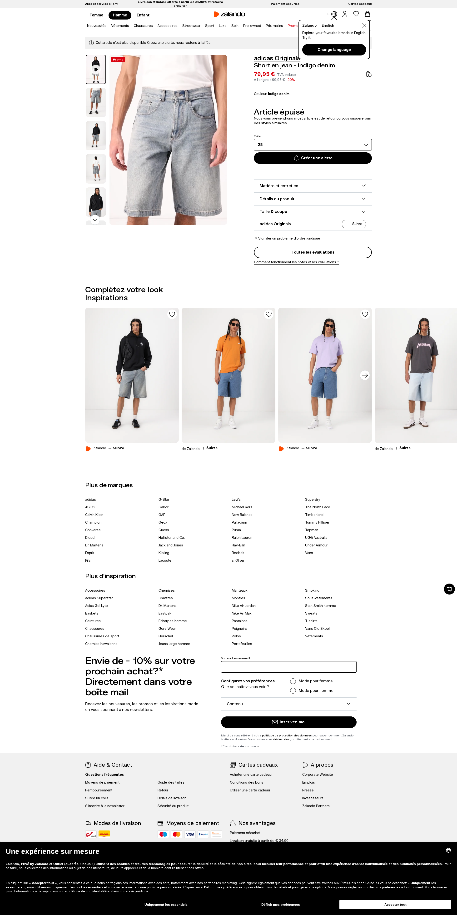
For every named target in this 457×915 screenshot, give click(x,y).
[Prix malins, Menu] (284, 26)
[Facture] (216, 834)
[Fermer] (364, 25)
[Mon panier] (367, 14)
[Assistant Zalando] (449, 589)
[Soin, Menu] (239, 26)
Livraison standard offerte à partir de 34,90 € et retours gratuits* (180, 3)
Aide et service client (101, 3)
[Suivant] (365, 375)
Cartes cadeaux (360, 3)
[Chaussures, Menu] (154, 26)
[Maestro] (163, 834)
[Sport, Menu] (215, 26)
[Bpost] (91, 834)
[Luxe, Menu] (228, 26)
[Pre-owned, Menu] (262, 26)
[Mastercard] (176, 834)
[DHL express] (104, 834)
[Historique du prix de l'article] (369, 74)
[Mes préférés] (356, 14)
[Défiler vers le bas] (95, 220)
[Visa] (190, 834)
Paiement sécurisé (285, 3)
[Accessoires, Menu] (179, 26)
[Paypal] (203, 834)
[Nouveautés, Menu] (107, 26)
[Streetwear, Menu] (201, 26)
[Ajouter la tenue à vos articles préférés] (172, 314)
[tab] (96, 69)
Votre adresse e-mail (235, 658)
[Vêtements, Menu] (130, 26)
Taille (257, 136)
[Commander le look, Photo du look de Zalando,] (132, 375)
